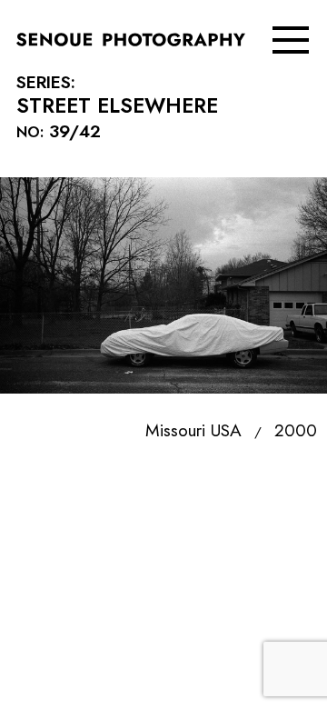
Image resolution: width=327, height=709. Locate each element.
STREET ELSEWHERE (117, 95)
